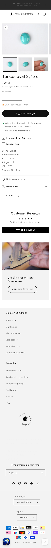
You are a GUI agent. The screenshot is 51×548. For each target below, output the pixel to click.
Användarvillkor (14, 370)
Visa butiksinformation (17, 130)
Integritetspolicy (15, 383)
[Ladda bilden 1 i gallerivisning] (10, 64)
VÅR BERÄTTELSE (22, 289)
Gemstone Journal (15, 352)
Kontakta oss (13, 346)
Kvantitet (6, 91)
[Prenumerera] (42, 472)
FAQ (8, 403)
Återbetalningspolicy (17, 377)
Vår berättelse (13, 333)
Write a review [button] (25, 229)
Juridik (9, 396)
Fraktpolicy (12, 390)
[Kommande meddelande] (46, 5)
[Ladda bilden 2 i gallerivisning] (25, 64)
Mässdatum (12, 320)
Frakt (16, 87)
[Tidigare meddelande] (5, 5)
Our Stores (11, 327)
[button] (6, 14)
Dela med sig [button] (12, 195)
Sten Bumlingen (29, 543)
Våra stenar (12, 340)
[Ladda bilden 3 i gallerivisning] (41, 64)
